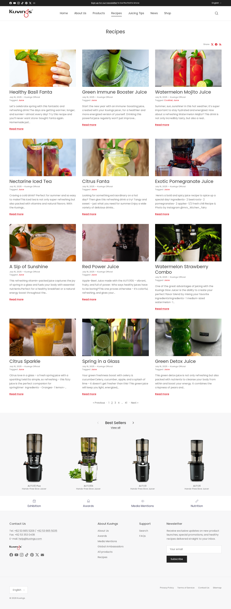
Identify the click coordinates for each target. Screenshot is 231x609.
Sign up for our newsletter (104, 2)
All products (105, 552)
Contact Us (203, 587)
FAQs (142, 536)
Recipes (116, 13)
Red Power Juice (100, 266)
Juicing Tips (136, 13)
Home (64, 13)
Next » (134, 403)
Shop (167, 13)
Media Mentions (107, 541)
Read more (16, 129)
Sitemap (217, 587)
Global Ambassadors (111, 546)
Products (99, 13)
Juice (21, 100)
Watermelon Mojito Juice (183, 92)
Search (143, 531)
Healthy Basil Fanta (30, 92)
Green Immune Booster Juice (114, 92)
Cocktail (168, 100)
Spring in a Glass (101, 361)
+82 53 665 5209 (24, 531)
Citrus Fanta (95, 181)
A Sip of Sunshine (28, 266)
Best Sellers (115, 423)
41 (126, 403)
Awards (102, 536)
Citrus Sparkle (24, 361)
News (154, 13)
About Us (80, 13)
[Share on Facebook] (216, 44)
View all (115, 428)
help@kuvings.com (30, 539)
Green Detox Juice (175, 361)
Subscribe (177, 559)
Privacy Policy (167, 587)
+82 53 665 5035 (47, 531)
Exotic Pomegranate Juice (184, 181)
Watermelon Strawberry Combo (181, 269)
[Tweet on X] (212, 44)
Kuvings (21, 598)
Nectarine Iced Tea (30, 181)
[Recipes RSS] (220, 44)
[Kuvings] (21, 13)
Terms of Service (186, 587)
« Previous (99, 403)
